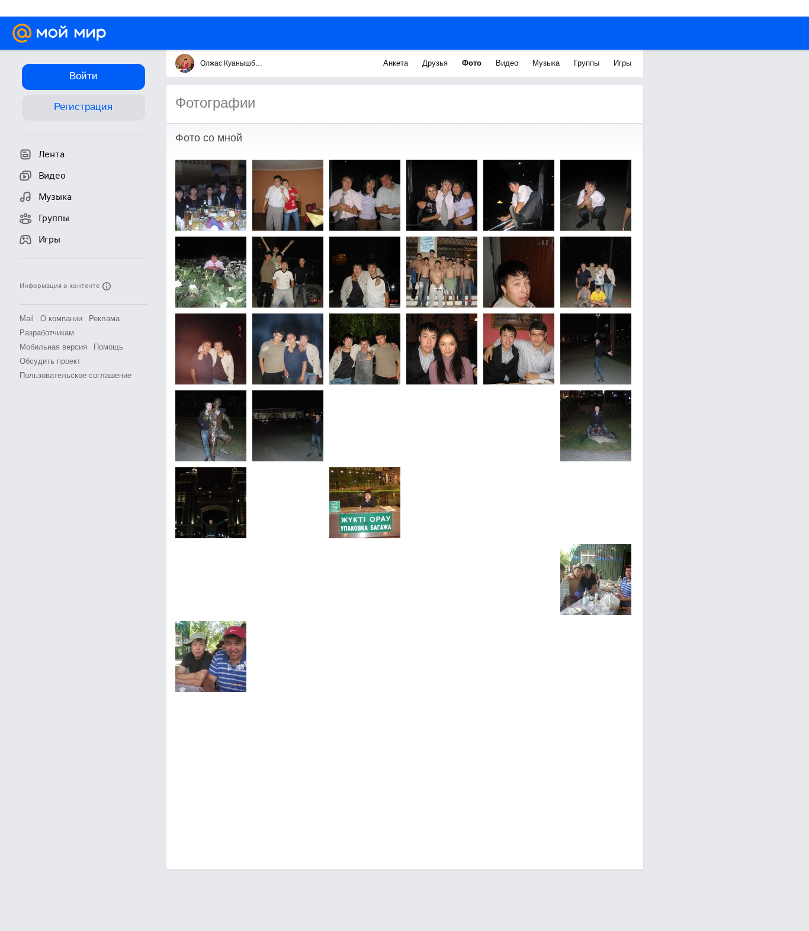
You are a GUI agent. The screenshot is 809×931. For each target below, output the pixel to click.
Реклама (104, 318)
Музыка (547, 63)
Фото (473, 63)
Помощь (108, 346)
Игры (622, 63)
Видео (508, 63)
